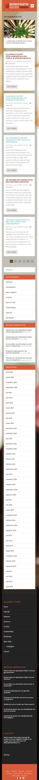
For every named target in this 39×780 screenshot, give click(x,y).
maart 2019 (10, 551)
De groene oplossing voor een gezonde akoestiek (19, 181)
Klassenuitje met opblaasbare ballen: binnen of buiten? (16, 98)
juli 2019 (9, 535)
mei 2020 (9, 505)
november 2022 (11, 449)
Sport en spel (26, 61)
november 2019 (11, 515)
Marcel (11, 61)
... (24, 261)
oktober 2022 (10, 454)
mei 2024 (9, 418)
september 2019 (11, 525)
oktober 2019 (10, 520)
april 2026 (9, 372)
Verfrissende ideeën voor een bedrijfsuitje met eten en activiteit (19, 710)
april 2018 (9, 587)
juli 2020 (9, 500)
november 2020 (11, 479)
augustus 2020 (11, 495)
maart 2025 (10, 408)
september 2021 (11, 469)
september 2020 (11, 490)
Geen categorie (11, 292)
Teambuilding (10, 307)
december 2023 (11, 428)
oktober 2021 (10, 464)
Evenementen (10, 287)
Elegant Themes (21, 766)
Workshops (10, 318)
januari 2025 (10, 413)
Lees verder (11, 87)
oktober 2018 (10, 561)
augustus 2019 (11, 530)
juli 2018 (9, 571)
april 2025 (9, 403)
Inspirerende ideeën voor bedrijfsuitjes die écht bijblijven (18, 717)
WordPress (24, 768)
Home (6, 607)
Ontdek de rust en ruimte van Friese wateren (19, 704)
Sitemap (6, 755)
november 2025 (11, 382)
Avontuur (9, 282)
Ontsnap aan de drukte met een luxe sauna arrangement (18, 222)
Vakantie (7, 617)
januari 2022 (10, 459)
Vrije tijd (25, 103)
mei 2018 (9, 581)
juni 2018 (9, 576)
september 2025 (11, 387)
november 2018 (11, 556)
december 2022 (11, 444)
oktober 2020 (10, 484)
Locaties (25, 185)
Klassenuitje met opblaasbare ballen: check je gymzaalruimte (18, 56)
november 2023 (11, 433)
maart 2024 (10, 423)
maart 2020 (10, 510)
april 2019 (9, 546)
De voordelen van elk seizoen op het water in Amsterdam (18, 140)
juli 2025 (9, 393)
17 (28, 261)
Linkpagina (10, 646)
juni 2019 (9, 541)
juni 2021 (9, 474)
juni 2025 (9, 398)
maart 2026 (10, 377)
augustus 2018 (11, 566)
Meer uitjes (7, 641)
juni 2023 (9, 439)
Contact (6, 651)
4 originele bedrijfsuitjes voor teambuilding (19, 42)
